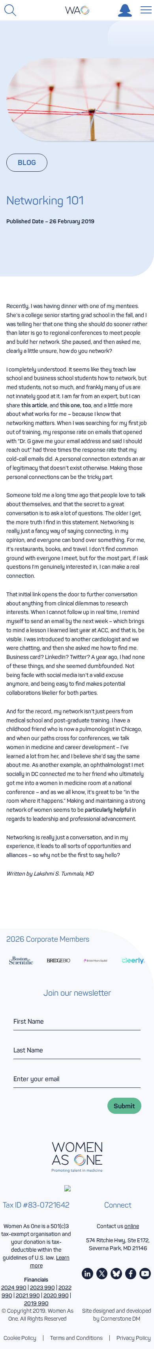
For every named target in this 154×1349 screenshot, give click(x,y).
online (131, 1226)
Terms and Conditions (76, 1338)
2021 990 (28, 1295)
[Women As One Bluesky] (116, 1273)
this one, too (75, 405)
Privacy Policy (133, 1338)
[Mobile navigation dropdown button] (144, 9)
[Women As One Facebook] (131, 1273)
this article (34, 405)
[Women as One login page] (125, 10)
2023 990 (42, 1287)
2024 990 (13, 1287)
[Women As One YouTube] (145, 1273)
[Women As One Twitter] (102, 1273)
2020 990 (56, 1295)
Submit (124, 1106)
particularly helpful (108, 809)
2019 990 (36, 1303)
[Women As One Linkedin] (87, 1273)
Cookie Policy (20, 1338)
